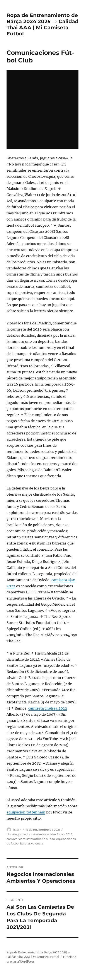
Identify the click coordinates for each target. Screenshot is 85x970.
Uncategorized (17, 834)
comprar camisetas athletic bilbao (31, 839)
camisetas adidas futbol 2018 (52, 834)
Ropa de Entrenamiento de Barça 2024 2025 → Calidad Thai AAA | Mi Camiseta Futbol (42, 24)
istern (17, 829)
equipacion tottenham (26, 812)
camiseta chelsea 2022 (47, 708)
